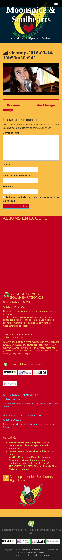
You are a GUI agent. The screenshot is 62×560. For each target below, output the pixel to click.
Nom (6, 164)
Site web (8, 186)
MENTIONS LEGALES (35, 552)
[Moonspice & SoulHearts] (31, 494)
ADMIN (22, 552)
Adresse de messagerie (17, 175)
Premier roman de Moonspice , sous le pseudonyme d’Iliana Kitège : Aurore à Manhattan (29, 445)
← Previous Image (12, 107)
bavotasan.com (43, 555)
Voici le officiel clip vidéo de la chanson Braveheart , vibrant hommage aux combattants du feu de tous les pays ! (29, 460)
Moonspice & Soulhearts (31, 14)
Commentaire (11, 132)
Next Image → (47, 105)
